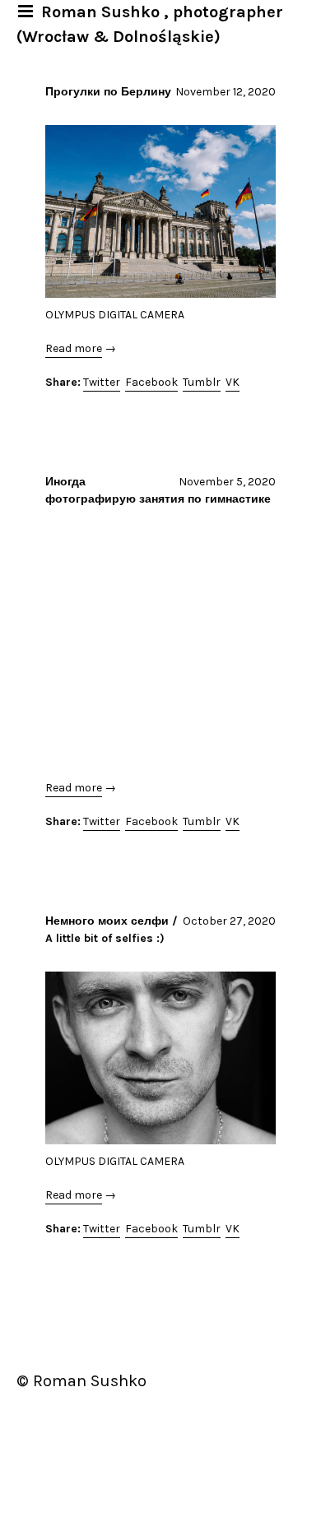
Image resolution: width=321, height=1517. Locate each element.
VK (233, 382)
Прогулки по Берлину (108, 92)
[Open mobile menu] (26, 11)
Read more (73, 348)
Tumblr (202, 382)
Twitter (101, 382)
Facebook (151, 382)
